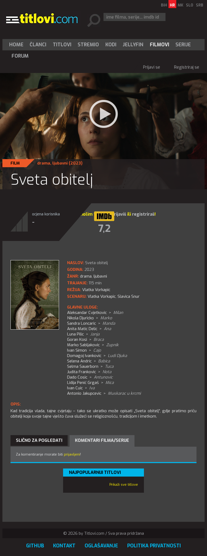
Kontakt (64, 546)
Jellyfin (133, 44)
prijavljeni (72, 454)
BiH (164, 5)
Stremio (88, 44)
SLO (189, 5)
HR (172, 5)
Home (16, 44)
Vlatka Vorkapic (102, 296)
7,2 (104, 228)
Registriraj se (186, 67)
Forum (20, 56)
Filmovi (159, 44)
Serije (183, 44)
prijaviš (118, 214)
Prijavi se (151, 67)
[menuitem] (17, 44)
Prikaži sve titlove (123, 484)
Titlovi (62, 44)
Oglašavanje (101, 546)
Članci (38, 44)
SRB (199, 5)
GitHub (35, 546)
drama (43, 163)
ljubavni (60, 163)
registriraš (143, 214)
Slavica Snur (129, 296)
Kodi (110, 44)
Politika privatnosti (154, 546)
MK (180, 5)
